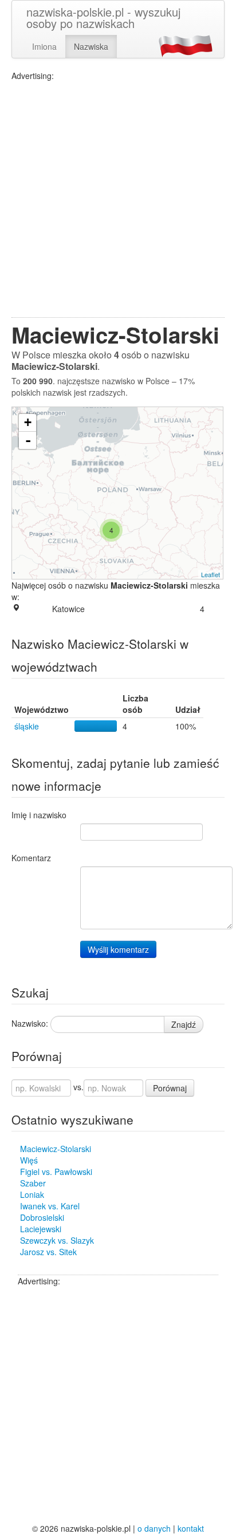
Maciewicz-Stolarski (55, 1148)
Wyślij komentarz (118, 949)
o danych (154, 1528)
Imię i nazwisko (38, 815)
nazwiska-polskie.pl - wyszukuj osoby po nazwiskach (103, 17)
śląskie (26, 726)
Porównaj (170, 1088)
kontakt (191, 1528)
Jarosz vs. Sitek (48, 1251)
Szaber (33, 1183)
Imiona (44, 46)
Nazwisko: (29, 1023)
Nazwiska (91, 46)
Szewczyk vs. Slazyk (57, 1240)
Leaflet (210, 574)
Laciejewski (40, 1229)
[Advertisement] (118, 199)
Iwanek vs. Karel (50, 1206)
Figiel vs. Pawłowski (56, 1171)
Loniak (32, 1194)
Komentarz (31, 857)
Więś (29, 1160)
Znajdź (183, 1024)
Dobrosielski (42, 1217)
